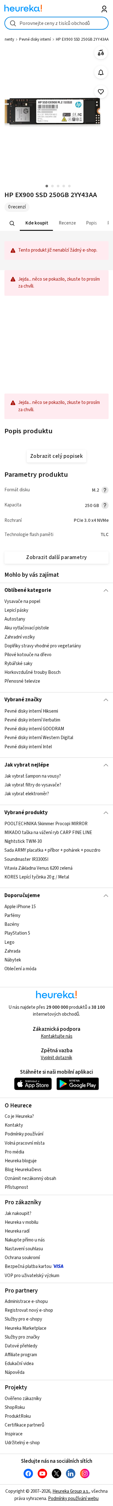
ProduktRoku (18, 1416)
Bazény (11, 924)
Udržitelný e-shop (22, 1442)
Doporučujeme (22, 895)
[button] (36, 223)
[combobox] (56, 23)
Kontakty (14, 1125)
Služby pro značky (22, 1337)
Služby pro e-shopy (23, 1319)
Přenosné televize (22, 681)
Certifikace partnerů (24, 1425)
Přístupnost (16, 1187)
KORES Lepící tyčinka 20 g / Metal (36, 877)
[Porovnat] (101, 53)
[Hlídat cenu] (101, 72)
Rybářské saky (18, 663)
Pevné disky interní (35, 39)
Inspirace (14, 1434)
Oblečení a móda (20, 969)
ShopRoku (15, 1407)
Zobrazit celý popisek (56, 456)
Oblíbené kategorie (27, 590)
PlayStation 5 (17, 933)
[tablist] (56, 223)
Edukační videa (19, 1363)
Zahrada (12, 951)
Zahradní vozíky (19, 637)
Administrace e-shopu (26, 1301)
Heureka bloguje (21, 1161)
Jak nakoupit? (18, 1213)
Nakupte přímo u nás (25, 1240)
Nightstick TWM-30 (23, 841)
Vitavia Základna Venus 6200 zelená (38, 868)
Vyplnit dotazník (56, 1057)
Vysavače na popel (22, 601)
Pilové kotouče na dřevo (27, 654)
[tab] (36, 223)
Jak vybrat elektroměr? (26, 794)
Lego (9, 942)
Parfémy (12, 915)
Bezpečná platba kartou (28, 1266)
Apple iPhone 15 (20, 906)
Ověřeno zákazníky (23, 1398)
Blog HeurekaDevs (23, 1169)
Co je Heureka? (19, 1116)
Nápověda (14, 1372)
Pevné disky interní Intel (28, 746)
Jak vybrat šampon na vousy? (32, 776)
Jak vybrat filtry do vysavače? (32, 785)
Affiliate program (21, 1354)
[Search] (12, 223)
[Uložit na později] (101, 92)
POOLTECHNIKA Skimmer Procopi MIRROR (46, 823)
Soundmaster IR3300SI (26, 859)
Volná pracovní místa (25, 1143)
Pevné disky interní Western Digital (38, 737)
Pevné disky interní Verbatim (32, 720)
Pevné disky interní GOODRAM (34, 729)
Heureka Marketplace (25, 1328)
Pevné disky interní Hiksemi (31, 711)
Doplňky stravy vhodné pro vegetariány (42, 646)
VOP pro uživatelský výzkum (32, 1275)
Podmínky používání (24, 1134)
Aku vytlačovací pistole (26, 628)
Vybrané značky (23, 699)
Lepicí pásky (16, 610)
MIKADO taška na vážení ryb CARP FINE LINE (48, 832)
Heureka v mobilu (21, 1222)
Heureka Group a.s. (70, 1491)
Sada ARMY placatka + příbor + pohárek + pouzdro (52, 850)
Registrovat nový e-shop (29, 1310)
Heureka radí (17, 1231)
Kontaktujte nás (57, 1036)
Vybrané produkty (26, 812)
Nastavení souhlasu (24, 1249)
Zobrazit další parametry (56, 557)
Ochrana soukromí (22, 1257)
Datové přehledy (21, 1346)
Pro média (14, 1152)
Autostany (14, 619)
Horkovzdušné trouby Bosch (32, 672)
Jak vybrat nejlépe (26, 765)
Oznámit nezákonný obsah (30, 1178)
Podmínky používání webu (73, 1498)
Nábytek (12, 960)
